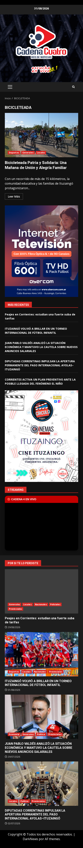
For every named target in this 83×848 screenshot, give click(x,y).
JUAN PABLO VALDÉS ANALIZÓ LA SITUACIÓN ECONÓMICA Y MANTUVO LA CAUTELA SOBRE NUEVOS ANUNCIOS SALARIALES (41, 347)
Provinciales (15, 609)
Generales (28, 152)
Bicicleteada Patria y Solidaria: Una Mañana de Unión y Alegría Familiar (41, 135)
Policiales (55, 604)
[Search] (73, 87)
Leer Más (14, 196)
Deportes (14, 152)
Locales (41, 152)
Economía (14, 734)
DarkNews (30, 839)
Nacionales (41, 604)
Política (41, 734)
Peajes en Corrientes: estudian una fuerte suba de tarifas (41, 591)
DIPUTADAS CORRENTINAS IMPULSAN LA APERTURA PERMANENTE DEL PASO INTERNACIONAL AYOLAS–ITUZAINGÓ (40, 365)
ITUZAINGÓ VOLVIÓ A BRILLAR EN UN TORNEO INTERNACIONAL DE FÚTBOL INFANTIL (41, 654)
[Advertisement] (41, 69)
